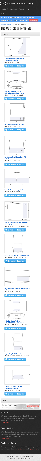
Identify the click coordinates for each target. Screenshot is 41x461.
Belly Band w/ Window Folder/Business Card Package (14, 322)
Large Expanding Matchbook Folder (16, 255)
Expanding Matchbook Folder (14, 354)
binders (22, 449)
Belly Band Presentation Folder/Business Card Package (14, 92)
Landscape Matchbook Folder (14, 124)
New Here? (4, 9)
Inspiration (13, 9)
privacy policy (26, 459)
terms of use (15, 459)
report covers (33, 449)
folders (17, 449)
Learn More (5, 423)
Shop (2, 13)
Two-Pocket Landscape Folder (14, 190)
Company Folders (6, 24)
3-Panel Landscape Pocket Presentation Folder (13, 387)
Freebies (21, 9)
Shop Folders (33, 20)
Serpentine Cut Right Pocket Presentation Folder (14, 59)
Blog (28, 9)
